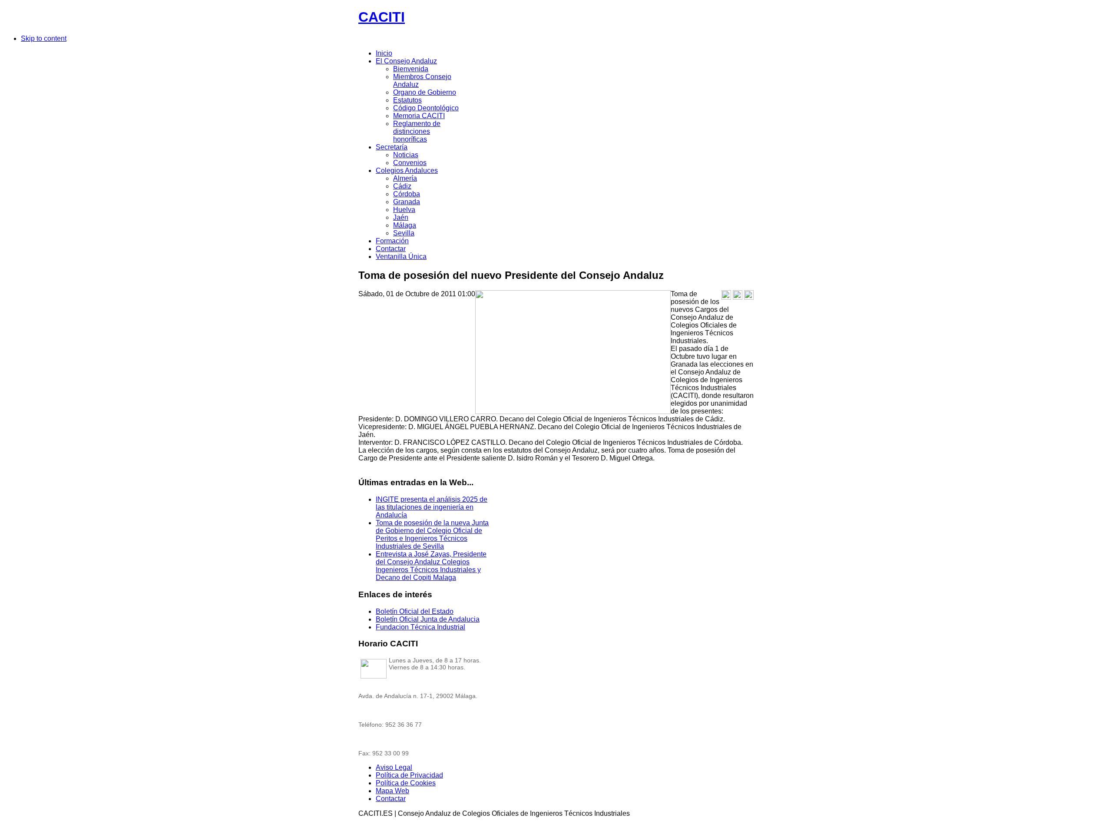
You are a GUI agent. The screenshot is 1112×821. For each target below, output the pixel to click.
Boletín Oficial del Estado (414, 611)
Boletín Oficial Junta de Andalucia (428, 619)
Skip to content (43, 38)
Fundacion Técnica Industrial (420, 627)
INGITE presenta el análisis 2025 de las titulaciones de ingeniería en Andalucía (431, 507)
